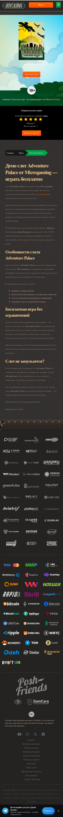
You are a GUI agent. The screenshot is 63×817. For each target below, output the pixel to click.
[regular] (30, 119)
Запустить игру (31, 74)
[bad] (21, 119)
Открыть (48, 810)
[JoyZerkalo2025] (43, 734)
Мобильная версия (31, 751)
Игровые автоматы (31, 743)
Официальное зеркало (31, 771)
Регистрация (31, 775)
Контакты (31, 763)
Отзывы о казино (31, 759)
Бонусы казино (31, 747)
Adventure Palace (36, 153)
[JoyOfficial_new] (35, 734)
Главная (10, 153)
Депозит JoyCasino (31, 755)
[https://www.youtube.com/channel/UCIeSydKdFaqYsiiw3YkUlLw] (19, 734)
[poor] (26, 119)
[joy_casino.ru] (27, 734)
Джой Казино (41, 194)
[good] (35, 119)
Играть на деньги (31, 133)
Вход (41, 4)
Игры (21, 153)
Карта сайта (31, 767)
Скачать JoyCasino (32, 779)
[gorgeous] (40, 119)
